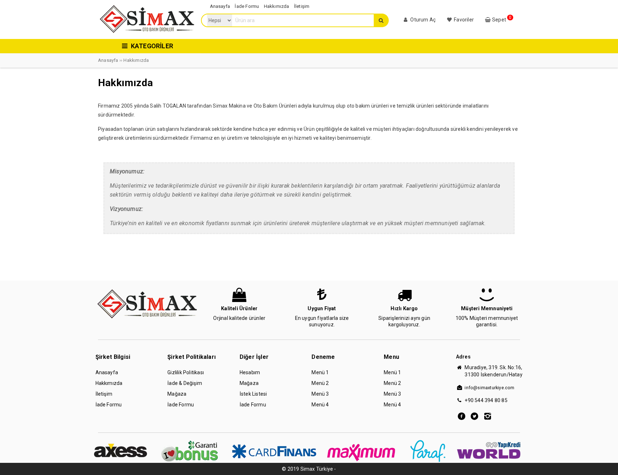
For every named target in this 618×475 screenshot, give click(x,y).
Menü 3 (320, 394)
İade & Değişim (184, 383)
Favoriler (463, 20)
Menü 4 (320, 404)
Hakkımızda (109, 383)
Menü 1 (320, 372)
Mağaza (176, 394)
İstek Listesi (253, 394)
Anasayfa (106, 372)
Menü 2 (320, 383)
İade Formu (108, 404)
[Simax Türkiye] (146, 33)
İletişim (104, 394)
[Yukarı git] (605, 462)
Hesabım (250, 372)
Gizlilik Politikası (185, 372)
